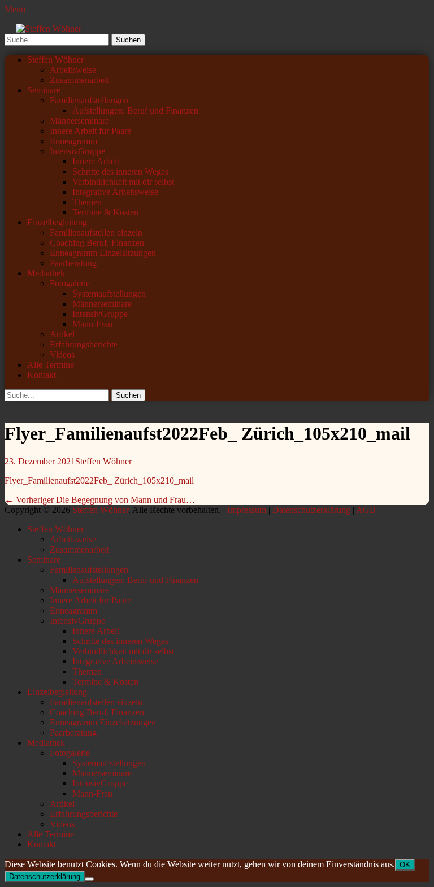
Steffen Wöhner (55, 59)
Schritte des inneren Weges (120, 171)
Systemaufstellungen (109, 293)
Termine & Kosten (105, 212)
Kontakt (41, 375)
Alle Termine (50, 364)
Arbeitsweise (73, 70)
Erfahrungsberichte (84, 344)
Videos (62, 354)
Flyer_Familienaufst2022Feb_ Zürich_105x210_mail (99, 480)
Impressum (246, 510)
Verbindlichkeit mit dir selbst (123, 181)
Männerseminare (79, 120)
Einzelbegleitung (57, 222)
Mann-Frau (92, 324)
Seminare (43, 90)
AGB (366, 510)
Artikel (62, 334)
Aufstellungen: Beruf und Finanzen (135, 110)
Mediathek (46, 273)
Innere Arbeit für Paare (90, 131)
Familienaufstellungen (89, 100)
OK (405, 864)
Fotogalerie (70, 283)
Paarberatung (73, 263)
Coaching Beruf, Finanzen (97, 242)
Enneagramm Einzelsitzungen (103, 253)
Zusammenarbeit (79, 80)
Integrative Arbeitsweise (115, 192)
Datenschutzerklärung (311, 510)
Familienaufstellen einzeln (96, 232)
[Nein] (89, 879)
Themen (87, 202)
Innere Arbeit (95, 161)
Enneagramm (73, 141)
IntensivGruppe (77, 151)
